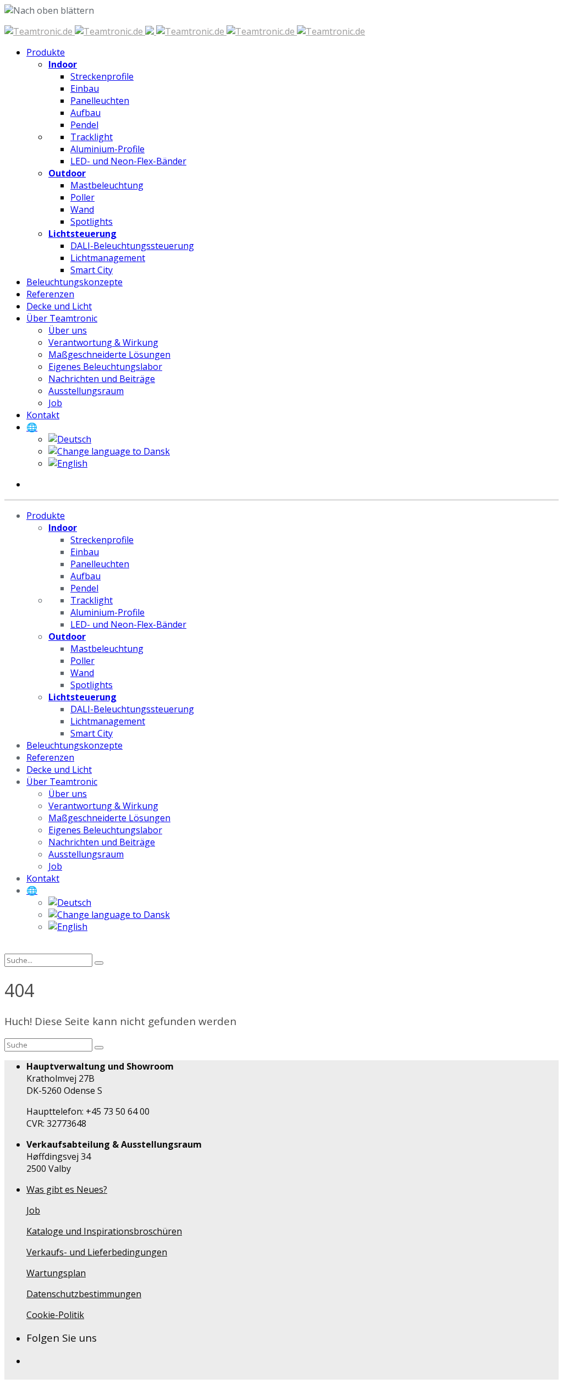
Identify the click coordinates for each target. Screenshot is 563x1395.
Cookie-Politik (55, 1315)
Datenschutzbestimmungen (83, 1294)
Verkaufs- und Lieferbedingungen (96, 1252)
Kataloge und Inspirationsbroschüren (104, 1231)
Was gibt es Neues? (66, 1189)
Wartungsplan (56, 1273)
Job (33, 1210)
